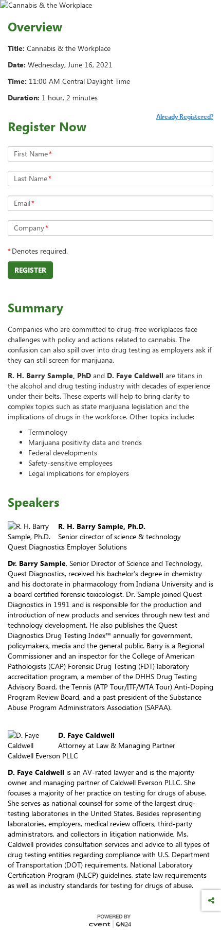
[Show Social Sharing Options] (211, 900)
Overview (35, 27)
